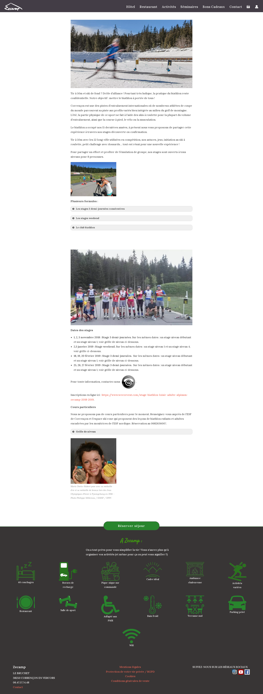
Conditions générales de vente (130, 681)
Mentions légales (130, 667)
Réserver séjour (131, 526)
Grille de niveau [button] (86, 431)
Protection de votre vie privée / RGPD (130, 671)
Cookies (130, 676)
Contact (18, 687)
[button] (131, 208)
